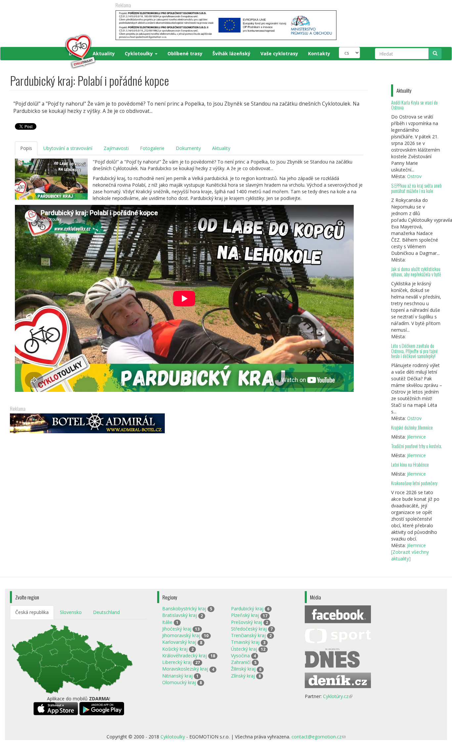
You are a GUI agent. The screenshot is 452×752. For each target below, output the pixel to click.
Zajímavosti (116, 148)
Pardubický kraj (247, 608)
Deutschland (106, 612)
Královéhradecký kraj (184, 655)
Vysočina (240, 655)
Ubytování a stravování (67, 148)
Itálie (167, 622)
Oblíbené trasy (185, 53)
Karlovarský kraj (179, 642)
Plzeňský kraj (245, 615)
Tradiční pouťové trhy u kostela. (416, 446)
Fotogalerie (152, 148)
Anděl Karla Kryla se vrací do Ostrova (414, 105)
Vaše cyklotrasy (279, 53)
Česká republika (32, 612)
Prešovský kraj (246, 622)
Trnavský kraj (245, 642)
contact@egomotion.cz (318, 736)
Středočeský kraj (249, 629)
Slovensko (71, 612)
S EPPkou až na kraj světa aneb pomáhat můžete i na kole (416, 188)
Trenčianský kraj (248, 635)
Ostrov (414, 176)
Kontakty (319, 53)
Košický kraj (175, 649)
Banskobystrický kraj (184, 608)
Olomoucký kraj (179, 682)
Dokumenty (188, 148)
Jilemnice (416, 437)
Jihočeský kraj (176, 629)
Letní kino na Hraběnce (410, 464)
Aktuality (104, 53)
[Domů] (53, 52)
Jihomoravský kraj (181, 635)
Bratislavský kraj (179, 615)
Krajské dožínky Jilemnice (412, 427)
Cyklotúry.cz (337, 696)
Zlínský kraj (243, 676)
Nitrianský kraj (177, 676)
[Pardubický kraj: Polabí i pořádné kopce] (51, 179)
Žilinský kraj (243, 669)
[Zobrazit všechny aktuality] (410, 555)
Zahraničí (240, 662)
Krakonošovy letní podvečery (414, 483)
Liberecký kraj (177, 662)
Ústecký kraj (244, 649)
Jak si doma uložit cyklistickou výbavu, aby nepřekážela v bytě (416, 271)
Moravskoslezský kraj (185, 669)
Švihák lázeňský (231, 53)
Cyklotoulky (139, 53)
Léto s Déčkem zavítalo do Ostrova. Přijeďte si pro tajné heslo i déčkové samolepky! (414, 351)
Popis (26, 148)
